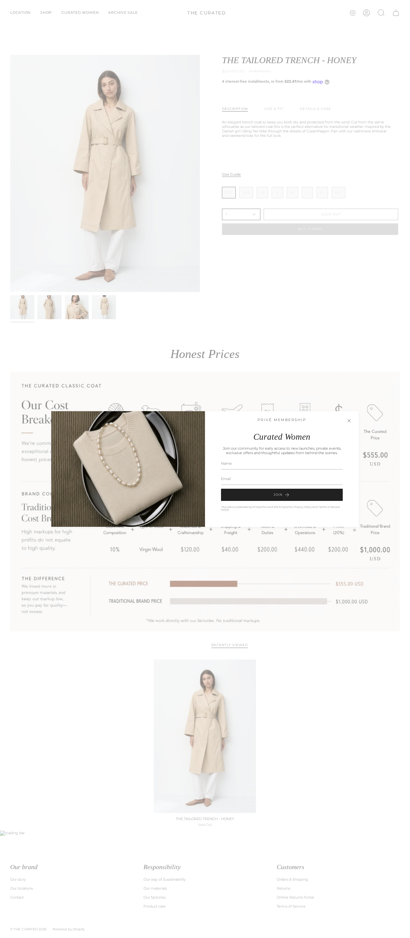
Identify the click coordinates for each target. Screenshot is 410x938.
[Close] (349, 421)
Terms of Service (329, 507)
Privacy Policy (302, 507)
